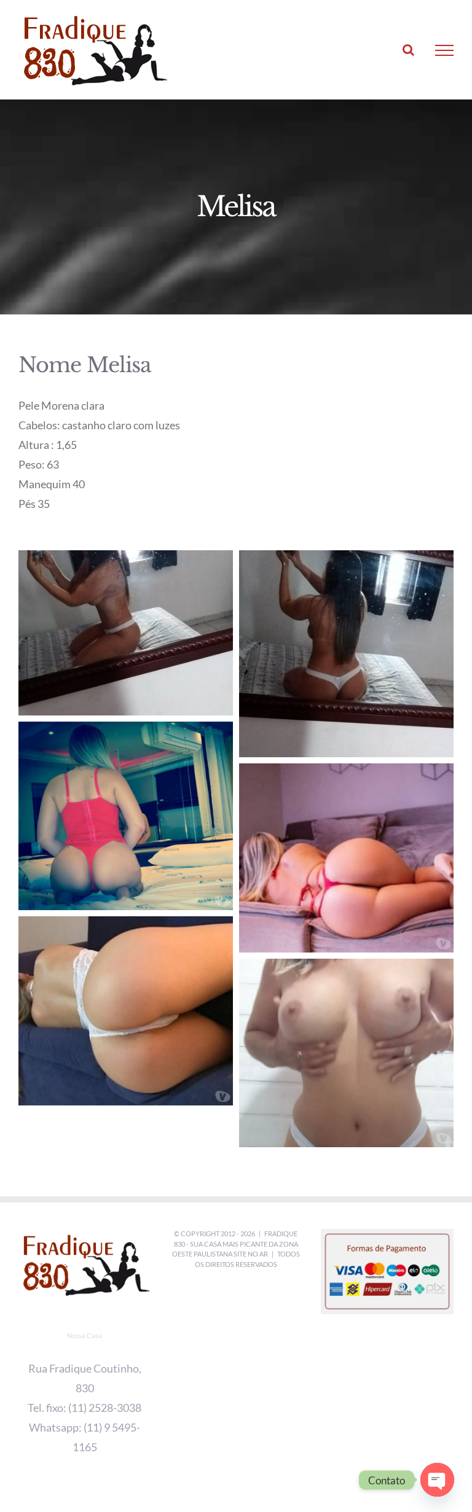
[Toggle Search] (408, 50)
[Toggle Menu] (445, 50)
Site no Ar (251, 1254)
